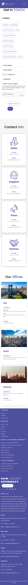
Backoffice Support (7, 468)
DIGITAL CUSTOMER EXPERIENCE (9, 443)
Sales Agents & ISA (6, 457)
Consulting (4, 471)
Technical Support (6, 447)
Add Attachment (14, 103)
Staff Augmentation (7, 466)
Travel (3, 427)
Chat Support (5, 450)
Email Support (5, 452)
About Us (3, 413)
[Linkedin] (12, 489)
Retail (2, 429)
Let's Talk (6, 485)
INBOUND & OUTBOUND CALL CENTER (11, 445)
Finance (3, 434)
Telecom (3, 431)
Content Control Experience (10, 463)
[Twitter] (10, 489)
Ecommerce (4, 436)
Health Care (4, 424)
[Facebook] (7, 489)
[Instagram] (15, 489)
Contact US (4, 418)
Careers (3, 415)
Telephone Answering (7, 455)
